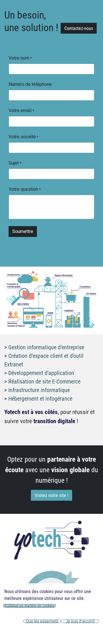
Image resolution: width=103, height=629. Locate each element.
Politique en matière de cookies (29, 605)
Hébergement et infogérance (40, 398)
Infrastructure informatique (39, 389)
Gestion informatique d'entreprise (46, 347)
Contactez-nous (78, 28)
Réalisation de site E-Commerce (44, 381)
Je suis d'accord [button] (80, 621)
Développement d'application (41, 372)
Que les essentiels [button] (42, 621)
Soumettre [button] (22, 231)
